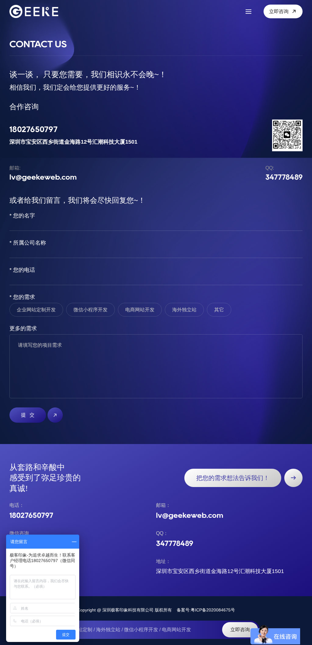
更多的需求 (23, 328)
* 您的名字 (22, 215)
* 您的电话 (22, 270)
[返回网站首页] (36, 11)
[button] (55, 415)
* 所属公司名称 (27, 242)
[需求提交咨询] (293, 478)
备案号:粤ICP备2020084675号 (206, 609)
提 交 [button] (27, 414)
